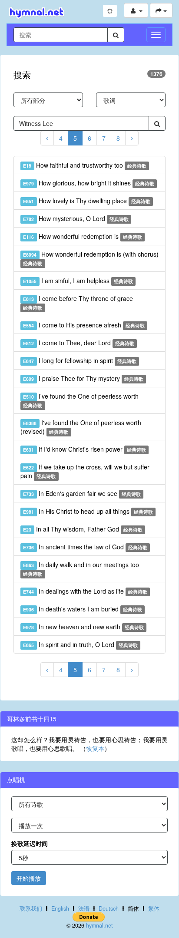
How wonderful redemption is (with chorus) (90, 258)
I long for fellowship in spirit (79, 360)
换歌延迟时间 (29, 843)
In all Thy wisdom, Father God (83, 529)
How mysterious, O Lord (76, 218)
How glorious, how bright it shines (88, 182)
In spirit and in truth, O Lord (80, 644)
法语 (84, 908)
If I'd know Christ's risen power (84, 449)
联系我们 (31, 908)
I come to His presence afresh (84, 324)
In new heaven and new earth (83, 626)
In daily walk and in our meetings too (81, 568)
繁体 (153, 908)
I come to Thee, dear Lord (78, 342)
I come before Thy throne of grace (78, 302)
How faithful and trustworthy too (84, 165)
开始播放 (29, 878)
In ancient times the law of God (85, 546)
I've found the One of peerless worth (80, 400)
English (60, 908)
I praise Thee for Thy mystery (83, 378)
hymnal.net (99, 925)
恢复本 (95, 748)
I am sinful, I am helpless (78, 280)
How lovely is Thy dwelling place (86, 200)
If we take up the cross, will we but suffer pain (84, 471)
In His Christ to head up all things (88, 511)
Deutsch (109, 908)
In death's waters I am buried (82, 608)
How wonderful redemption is (82, 236)
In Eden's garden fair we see (82, 493)
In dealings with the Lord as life (85, 591)
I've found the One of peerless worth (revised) (80, 427)
